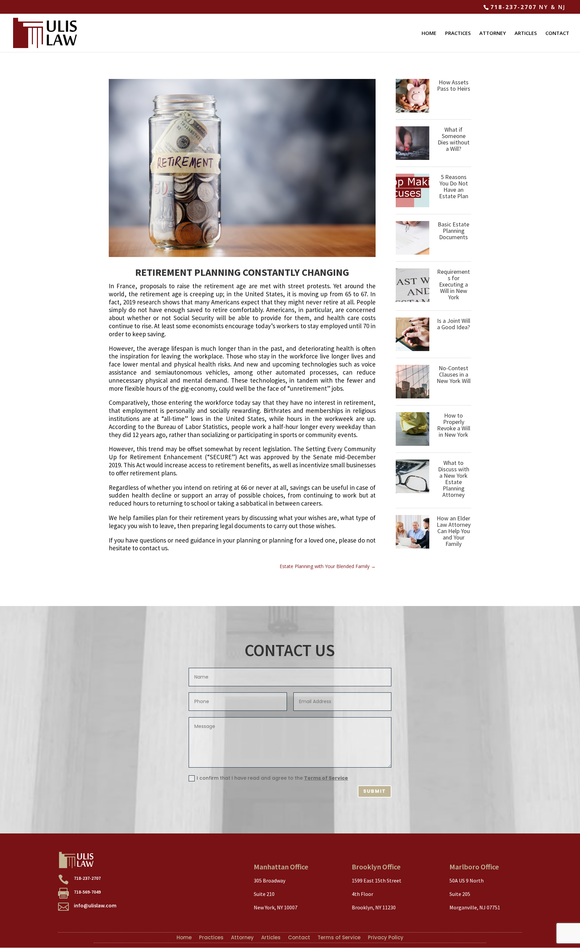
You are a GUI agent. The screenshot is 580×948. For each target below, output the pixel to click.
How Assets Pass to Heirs (453, 85)
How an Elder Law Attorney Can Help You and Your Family (454, 531)
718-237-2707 (513, 7)
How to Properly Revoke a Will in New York (453, 425)
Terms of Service (326, 778)
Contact (299, 937)
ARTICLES (526, 33)
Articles (271, 937)
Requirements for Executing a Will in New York (453, 284)
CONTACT (557, 33)
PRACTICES (458, 33)
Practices (211, 937)
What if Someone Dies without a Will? (454, 139)
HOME (429, 33)
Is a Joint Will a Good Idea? (453, 324)
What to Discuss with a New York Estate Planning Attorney (453, 479)
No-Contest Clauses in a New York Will (454, 374)
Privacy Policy (385, 937)
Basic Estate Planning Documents (453, 230)
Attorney (242, 937)
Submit (374, 791)
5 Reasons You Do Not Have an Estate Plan (453, 186)
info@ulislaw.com (95, 905)
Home (184, 937)
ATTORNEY (492, 33)
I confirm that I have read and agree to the (272, 778)
